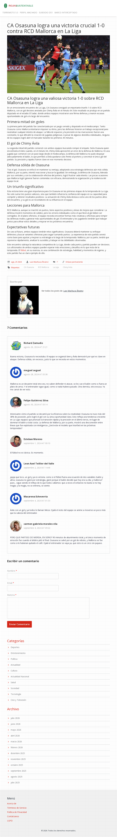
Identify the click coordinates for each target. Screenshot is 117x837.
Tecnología (16, 694)
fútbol (23, 250)
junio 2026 (15, 724)
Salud (13, 682)
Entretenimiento (18, 653)
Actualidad (15, 664)
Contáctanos (13, 816)
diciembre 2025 (18, 753)
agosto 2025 (16, 776)
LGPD (10, 820)
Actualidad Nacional (20, 676)
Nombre (11, 570)
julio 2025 (15, 782)
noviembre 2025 (18, 759)
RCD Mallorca (43, 267)
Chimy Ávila (67, 267)
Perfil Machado (28, 12)
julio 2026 (15, 718)
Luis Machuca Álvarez (34, 281)
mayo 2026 (16, 729)
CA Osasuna (29, 267)
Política (14, 659)
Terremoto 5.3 (10, 12)
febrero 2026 (17, 747)
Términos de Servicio (17, 807)
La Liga (56, 267)
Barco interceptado (66, 12)
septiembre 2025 (18, 770)
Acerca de (11, 803)
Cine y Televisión (18, 700)
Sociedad (15, 688)
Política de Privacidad (17, 812)
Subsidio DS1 (46, 12)
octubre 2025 (17, 765)
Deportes (15, 647)
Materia (11, 594)
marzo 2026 (16, 741)
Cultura (14, 670)
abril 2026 (15, 735)
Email (9, 582)
